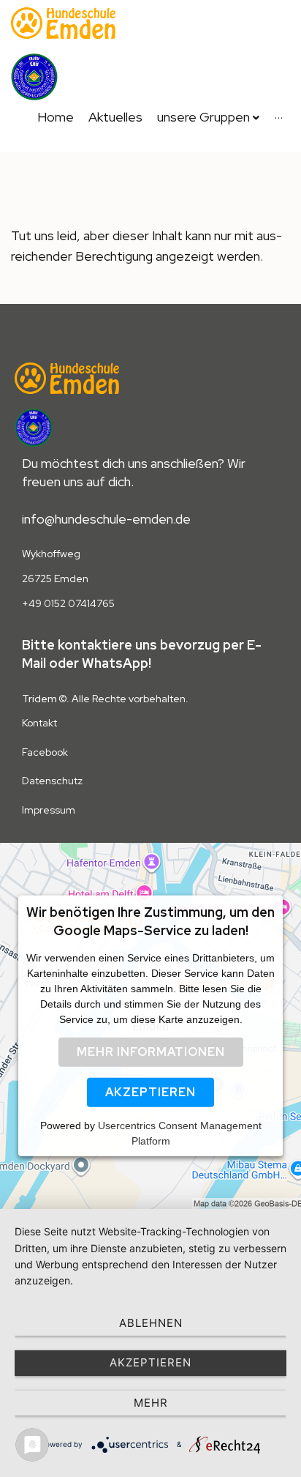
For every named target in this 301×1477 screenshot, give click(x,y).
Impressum (48, 809)
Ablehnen (151, 1323)
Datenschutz (52, 780)
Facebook (45, 752)
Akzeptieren (150, 1092)
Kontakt (39, 722)
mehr (151, 1403)
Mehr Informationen (151, 1052)
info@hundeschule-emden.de (106, 518)
